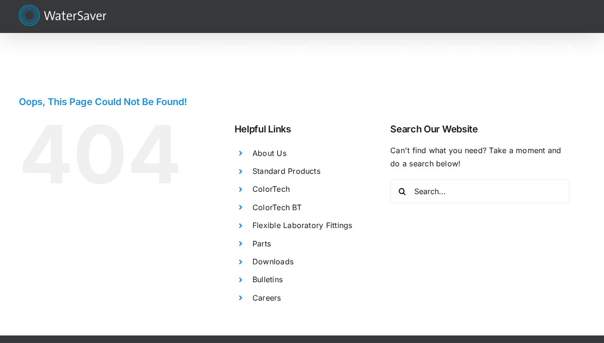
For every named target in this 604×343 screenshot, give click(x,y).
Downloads (273, 261)
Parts (261, 243)
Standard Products (286, 171)
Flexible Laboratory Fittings (302, 225)
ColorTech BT (277, 207)
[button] (570, 47)
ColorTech (271, 189)
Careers (266, 297)
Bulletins (267, 279)
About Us (269, 153)
